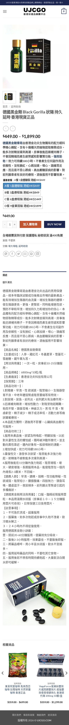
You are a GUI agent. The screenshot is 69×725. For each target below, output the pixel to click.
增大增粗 (13, 246)
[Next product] (5, 128)
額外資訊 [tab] (7, 282)
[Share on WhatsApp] (6, 254)
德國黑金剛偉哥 (12, 143)
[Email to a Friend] (25, 254)
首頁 (5, 106)
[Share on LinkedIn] (38, 254)
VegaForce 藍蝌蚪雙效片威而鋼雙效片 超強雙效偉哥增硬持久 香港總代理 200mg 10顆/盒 (51, 691)
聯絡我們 (41, 715)
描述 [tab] (5, 275)
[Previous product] (12, 128)
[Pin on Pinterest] (31, 254)
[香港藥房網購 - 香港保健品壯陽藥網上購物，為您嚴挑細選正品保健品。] (34, 11)
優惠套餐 (7, 180)
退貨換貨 (52, 715)
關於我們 (16, 715)
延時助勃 (16, 106)
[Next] (61, 56)
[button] (5, 11)
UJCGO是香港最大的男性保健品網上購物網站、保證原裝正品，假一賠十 (34, 3)
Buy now (54, 224)
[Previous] (8, 56)
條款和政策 (28, 715)
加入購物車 (30, 224)
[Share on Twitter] (19, 254)
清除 (64, 178)
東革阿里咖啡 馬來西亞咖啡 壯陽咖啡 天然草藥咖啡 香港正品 (18, 689)
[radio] (22, 186)
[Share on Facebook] (12, 254)
